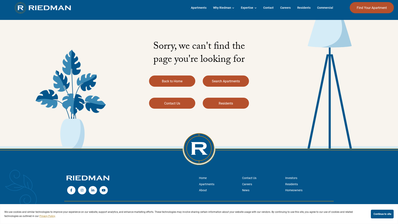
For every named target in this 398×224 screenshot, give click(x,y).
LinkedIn (93, 190)
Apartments (206, 184)
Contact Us (172, 103)
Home (203, 178)
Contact (268, 8)
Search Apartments (226, 81)
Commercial (325, 8)
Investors (291, 178)
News (245, 190)
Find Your (372, 7)
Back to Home (172, 81)
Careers (285, 8)
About (203, 190)
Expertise (247, 8)
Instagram (82, 190)
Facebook (71, 190)
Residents (304, 8)
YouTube (104, 190)
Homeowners (293, 190)
